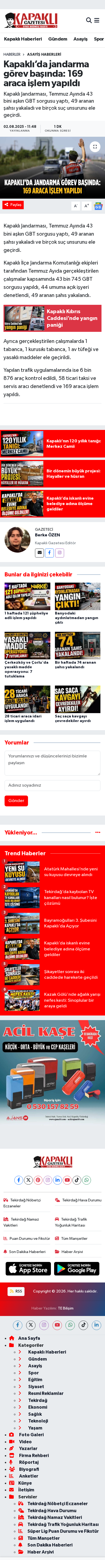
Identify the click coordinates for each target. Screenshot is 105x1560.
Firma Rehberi (33, 1455)
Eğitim (34, 1379)
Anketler (28, 1476)
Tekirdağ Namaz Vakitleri (21, 1222)
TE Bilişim (66, 1308)
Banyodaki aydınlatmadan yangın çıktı (76, 618)
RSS (18, 1291)
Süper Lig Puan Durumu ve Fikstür (63, 1531)
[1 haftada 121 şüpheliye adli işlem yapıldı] (27, 596)
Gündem (57, 39)
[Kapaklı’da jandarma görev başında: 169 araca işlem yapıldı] (52, 168)
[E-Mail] (39, 553)
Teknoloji (37, 1421)
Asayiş (81, 39)
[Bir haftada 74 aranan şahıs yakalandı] (78, 645)
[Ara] (89, 20)
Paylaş (16, 205)
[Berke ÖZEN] (17, 539)
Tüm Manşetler (74, 1239)
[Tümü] (97, 832)
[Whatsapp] (86, 1180)
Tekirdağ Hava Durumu (82, 1200)
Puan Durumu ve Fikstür (30, 1239)
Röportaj (28, 1462)
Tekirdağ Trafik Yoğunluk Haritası (71, 1222)
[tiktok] (83, 1325)
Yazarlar (27, 1448)
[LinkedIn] (57, 1180)
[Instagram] (59, 553)
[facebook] (17, 1325)
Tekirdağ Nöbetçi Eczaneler (22, 1203)
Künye (25, 1483)
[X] (28, 1180)
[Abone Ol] (98, 206)
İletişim (26, 1490)
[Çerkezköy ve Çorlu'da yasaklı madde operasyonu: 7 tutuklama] (27, 645)
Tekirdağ (37, 1400)
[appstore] (29, 1270)
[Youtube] (67, 1180)
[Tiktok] (76, 1180)
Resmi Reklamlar (45, 1393)
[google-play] (77, 1270)
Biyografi (28, 1469)
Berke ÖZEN (47, 535)
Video (25, 1441)
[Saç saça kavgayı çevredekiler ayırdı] (78, 699)
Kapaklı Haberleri (23, 39)
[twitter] (31, 1325)
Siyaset (35, 1386)
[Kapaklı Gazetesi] (31, 20)
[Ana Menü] (96, 20)
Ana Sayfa (29, 1338)
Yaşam (34, 1428)
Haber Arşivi (72, 1252)
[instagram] (44, 1325)
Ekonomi (37, 1407)
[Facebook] (49, 553)
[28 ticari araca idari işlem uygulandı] (27, 699)
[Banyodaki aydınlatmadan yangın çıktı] (78, 596)
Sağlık (34, 1414)
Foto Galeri (31, 1434)
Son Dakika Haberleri (27, 1252)
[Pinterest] (38, 1180)
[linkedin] (96, 1325)
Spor (99, 39)
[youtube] (57, 1325)
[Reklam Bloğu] (52, 1072)
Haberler (12, 54)
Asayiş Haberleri (44, 54)
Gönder (16, 801)
